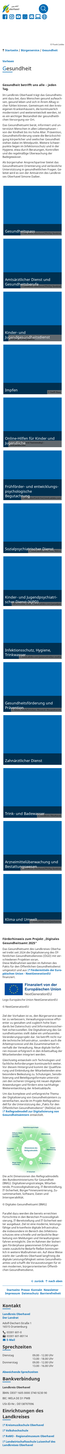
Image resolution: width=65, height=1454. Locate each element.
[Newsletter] (31, 16)
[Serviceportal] (38, 17)
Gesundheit (50, 50)
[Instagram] (11, 16)
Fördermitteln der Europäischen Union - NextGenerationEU (32, 971)
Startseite (13, 1290)
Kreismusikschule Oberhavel (25, 1425)
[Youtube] (18, 16)
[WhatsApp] (25, 16)
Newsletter (51, 1290)
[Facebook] (5, 16)
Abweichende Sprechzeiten (20, 1372)
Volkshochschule (17, 1430)
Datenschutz (30, 1293)
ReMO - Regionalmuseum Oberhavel (30, 1436)
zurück (39, 1281)
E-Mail (8, 1340)
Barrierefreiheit (50, 1293)
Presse (25, 1290)
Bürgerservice (30, 50)
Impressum (12, 1293)
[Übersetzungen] (44, 16)
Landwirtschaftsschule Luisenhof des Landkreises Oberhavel (28, 1443)
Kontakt (36, 1290)
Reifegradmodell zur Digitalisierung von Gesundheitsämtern (30, 1113)
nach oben (55, 1281)
